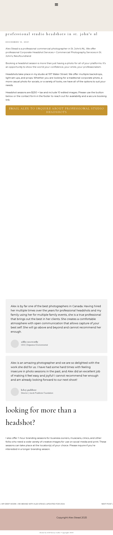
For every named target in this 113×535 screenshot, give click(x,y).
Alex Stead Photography (56, 20)
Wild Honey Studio (53, 533)
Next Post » (107, 504)
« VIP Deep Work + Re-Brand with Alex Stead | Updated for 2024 (32, 504)
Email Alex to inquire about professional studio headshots (56, 110)
